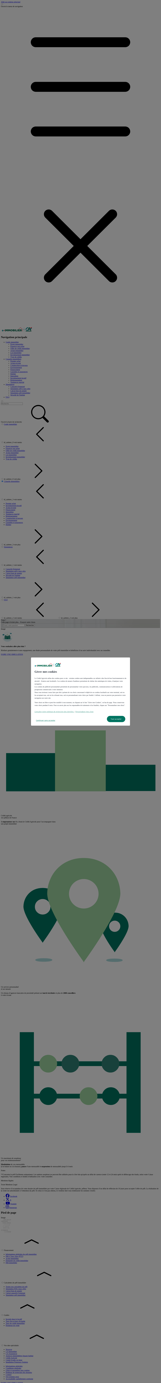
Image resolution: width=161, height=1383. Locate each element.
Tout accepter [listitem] (116, 719)
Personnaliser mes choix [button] (84, 711)
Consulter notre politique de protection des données (54, 711)
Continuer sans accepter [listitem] (45, 720)
